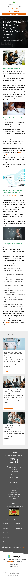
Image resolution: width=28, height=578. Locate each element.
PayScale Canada (13, 195)
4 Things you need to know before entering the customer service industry (12, 41)
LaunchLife (10, 561)
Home (4, 37)
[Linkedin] (14, 478)
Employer (14, 498)
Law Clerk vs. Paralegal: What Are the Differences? (14, 426)
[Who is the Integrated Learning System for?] (14, 512)
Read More (8, 371)
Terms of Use (11, 575)
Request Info (14, 14)
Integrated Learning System (14, 488)
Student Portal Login (14, 486)
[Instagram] (12, 478)
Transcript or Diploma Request (14, 494)
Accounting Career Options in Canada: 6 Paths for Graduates (13, 352)
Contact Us (14, 490)
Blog (8, 37)
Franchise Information (14, 496)
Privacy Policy (18, 575)
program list (7, 322)
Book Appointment (14, 11)
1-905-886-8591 (14, 471)
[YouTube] (17, 478)
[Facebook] (10, 478)
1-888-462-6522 (14, 9)
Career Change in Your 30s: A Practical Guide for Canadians (12, 390)
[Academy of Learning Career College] (14, 4)
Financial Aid (14, 492)
